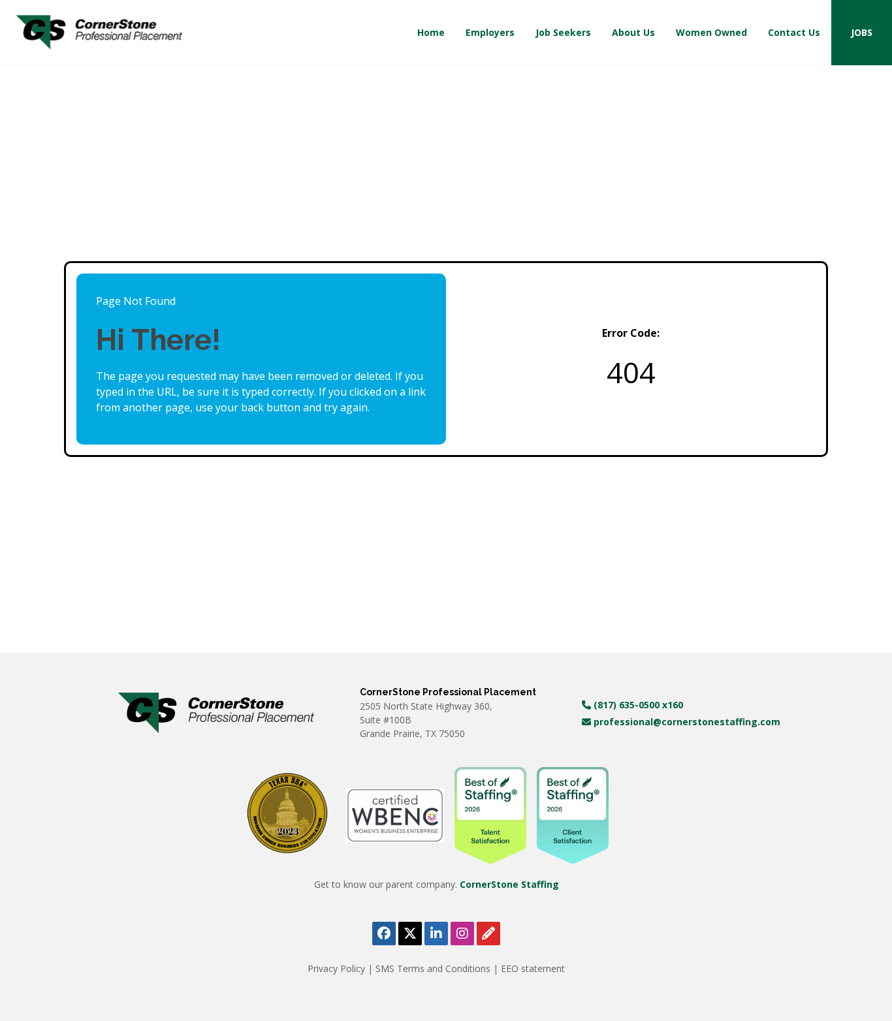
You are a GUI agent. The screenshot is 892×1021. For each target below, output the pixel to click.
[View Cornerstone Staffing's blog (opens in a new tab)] (488, 933)
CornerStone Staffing (509, 884)
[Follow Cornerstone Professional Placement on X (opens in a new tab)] (410, 933)
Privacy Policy (338, 968)
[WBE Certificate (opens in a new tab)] (395, 814)
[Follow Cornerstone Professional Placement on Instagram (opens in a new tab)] (462, 933)
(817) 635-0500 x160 (637, 705)
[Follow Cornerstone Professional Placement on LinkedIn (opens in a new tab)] (436, 933)
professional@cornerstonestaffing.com (685, 721)
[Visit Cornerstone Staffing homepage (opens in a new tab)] (216, 713)
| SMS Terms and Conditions (430, 968)
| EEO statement (529, 968)
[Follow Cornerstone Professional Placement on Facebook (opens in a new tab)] (384, 933)
